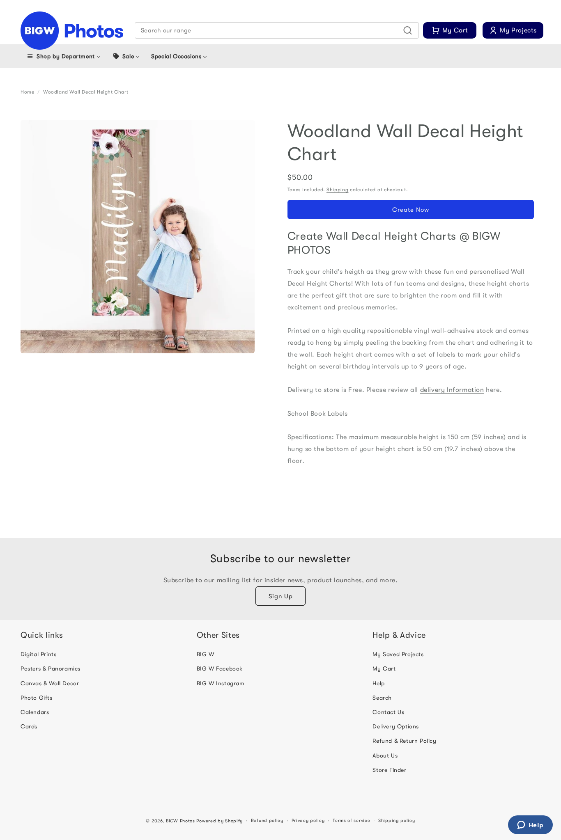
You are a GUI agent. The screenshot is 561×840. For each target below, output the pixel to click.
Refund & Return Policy (404, 741)
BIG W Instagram (221, 683)
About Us (385, 755)
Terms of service (351, 820)
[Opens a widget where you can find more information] (530, 825)
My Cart (383, 669)
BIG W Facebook (220, 669)
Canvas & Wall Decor (50, 683)
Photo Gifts (37, 697)
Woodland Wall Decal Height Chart (85, 92)
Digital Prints (38, 654)
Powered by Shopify (219, 821)
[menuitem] (63, 56)
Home (27, 92)
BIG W (205, 654)
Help (378, 683)
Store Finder (389, 770)
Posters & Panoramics (50, 669)
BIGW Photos (180, 821)
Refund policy (267, 820)
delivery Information (452, 390)
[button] (277, 30)
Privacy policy (308, 820)
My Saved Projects (397, 654)
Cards (29, 726)
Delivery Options (395, 726)
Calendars (35, 712)
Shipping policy (396, 820)
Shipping (337, 189)
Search (382, 697)
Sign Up (281, 596)
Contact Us (388, 712)
